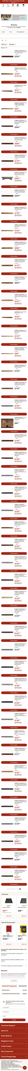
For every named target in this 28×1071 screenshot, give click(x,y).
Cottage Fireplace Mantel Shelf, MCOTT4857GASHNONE (20, 732)
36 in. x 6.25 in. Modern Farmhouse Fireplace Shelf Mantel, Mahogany (21, 628)
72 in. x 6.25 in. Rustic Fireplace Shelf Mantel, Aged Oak (21, 278)
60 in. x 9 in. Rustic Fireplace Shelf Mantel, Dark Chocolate (21, 836)
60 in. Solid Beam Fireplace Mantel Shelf (21, 69)
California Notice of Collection (18, 1067)
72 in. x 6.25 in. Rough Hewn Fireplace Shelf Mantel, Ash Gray (21, 471)
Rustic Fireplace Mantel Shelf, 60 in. (20, 86)
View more (14, 980)
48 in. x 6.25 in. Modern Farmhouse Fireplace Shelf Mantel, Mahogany (21, 454)
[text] (19, 27)
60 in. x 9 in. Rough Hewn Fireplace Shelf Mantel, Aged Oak (21, 243)
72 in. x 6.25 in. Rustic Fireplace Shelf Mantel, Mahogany (21, 191)
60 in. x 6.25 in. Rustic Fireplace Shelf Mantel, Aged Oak (21, 260)
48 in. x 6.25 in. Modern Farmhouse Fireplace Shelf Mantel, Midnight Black (21, 698)
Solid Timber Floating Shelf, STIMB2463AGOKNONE (21, 104)
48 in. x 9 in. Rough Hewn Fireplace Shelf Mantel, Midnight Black (21, 784)
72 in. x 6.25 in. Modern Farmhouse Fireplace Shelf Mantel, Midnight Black (21, 489)
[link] (3, 26)
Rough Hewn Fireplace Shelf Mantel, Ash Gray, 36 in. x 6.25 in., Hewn (21, 506)
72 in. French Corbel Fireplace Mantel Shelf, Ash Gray (21, 173)
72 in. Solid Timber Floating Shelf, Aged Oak (21, 331)
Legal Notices (4, 1062)
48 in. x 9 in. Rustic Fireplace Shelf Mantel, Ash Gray (21, 401)
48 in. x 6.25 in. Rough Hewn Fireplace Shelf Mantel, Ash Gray (21, 715)
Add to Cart (8, 916)
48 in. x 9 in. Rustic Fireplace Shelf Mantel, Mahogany (21, 436)
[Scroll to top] (25, 1068)
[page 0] (8, 888)
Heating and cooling (5, 973)
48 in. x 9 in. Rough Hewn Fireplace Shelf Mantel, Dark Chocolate (21, 802)
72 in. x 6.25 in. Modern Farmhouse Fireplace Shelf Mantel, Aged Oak (21, 296)
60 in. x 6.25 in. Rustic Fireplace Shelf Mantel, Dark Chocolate (21, 872)
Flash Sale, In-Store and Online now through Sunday (14, 1)
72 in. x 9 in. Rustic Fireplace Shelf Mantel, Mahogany (21, 51)
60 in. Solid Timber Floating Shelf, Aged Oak (21, 225)
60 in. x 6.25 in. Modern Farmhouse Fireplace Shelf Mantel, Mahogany (21, 854)
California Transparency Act (16, 1061)
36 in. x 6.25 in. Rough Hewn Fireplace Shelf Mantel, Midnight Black (21, 663)
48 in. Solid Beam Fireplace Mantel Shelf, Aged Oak (21, 208)
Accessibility (9, 1062)
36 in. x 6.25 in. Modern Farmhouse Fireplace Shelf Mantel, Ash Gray (21, 558)
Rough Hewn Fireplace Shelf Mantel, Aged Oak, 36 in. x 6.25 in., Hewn (21, 523)
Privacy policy (3, 1060)
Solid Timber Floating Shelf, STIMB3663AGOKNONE (21, 348)
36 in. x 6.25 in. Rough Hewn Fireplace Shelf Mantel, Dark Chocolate (21, 576)
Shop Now (13, 2)
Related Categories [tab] (9, 986)
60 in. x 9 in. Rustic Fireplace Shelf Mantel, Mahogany (21, 138)
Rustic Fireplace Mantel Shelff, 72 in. (20, 312)
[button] (16, 2)
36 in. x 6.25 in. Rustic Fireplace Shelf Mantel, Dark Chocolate (21, 610)
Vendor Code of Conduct (6, 1067)
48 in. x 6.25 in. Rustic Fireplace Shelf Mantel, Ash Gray (21, 819)
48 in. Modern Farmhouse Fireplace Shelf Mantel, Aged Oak (21, 767)
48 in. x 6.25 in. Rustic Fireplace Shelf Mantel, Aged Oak (21, 383)
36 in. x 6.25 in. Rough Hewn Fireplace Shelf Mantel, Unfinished (21, 593)
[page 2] (20, 888)
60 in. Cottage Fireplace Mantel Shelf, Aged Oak (21, 366)
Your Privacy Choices (11, 1060)
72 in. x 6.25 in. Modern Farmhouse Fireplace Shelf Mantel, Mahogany (21, 122)
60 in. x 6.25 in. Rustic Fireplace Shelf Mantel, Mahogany (21, 156)
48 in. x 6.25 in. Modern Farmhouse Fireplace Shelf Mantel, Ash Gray (21, 680)
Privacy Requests (4, 1068)
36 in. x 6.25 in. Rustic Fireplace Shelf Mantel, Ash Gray (21, 645)
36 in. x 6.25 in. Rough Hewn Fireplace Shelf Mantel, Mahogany (21, 541)
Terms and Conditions (5, 1061)
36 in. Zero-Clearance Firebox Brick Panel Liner (21, 418)
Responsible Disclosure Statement (8, 1063)
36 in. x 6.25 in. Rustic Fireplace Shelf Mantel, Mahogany (21, 749)
